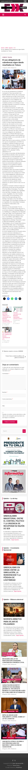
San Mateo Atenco (20, 737)
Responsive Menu (25, 1)
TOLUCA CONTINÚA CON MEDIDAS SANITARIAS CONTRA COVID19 (17, 315)
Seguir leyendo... (15, 539)
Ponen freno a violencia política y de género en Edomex (15, 356)
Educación (11, 679)
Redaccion (13, 67)
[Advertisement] (14, 31)
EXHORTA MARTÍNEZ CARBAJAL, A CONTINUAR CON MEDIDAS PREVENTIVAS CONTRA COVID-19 (7, 317)
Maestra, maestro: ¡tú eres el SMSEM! (13, 351)
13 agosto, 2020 (6, 67)
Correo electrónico (7, 399)
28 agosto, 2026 (6, 664)
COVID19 (4, 57)
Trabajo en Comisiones (9, 655)
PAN (17, 711)
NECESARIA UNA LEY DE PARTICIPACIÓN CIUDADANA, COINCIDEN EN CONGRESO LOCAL (13, 660)
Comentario (5, 373)
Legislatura (11, 653)
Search (24, 431)
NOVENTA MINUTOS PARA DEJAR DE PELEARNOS (13, 621)
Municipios (18, 679)
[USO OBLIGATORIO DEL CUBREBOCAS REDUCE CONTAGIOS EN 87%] (7, 329)
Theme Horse (16, 765)
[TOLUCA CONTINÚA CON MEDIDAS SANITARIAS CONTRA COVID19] (18, 309)
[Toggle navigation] (3, 14)
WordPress (19, 767)
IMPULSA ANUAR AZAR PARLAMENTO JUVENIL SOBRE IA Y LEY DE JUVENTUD (13, 717)
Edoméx (5, 653)
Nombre (4, 392)
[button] (9, 74)
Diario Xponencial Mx (18, 763)
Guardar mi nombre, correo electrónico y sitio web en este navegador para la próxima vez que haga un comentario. (14, 416)
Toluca (9, 57)
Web (3, 406)
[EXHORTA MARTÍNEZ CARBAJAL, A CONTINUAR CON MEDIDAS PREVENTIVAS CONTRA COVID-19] (7, 309)
